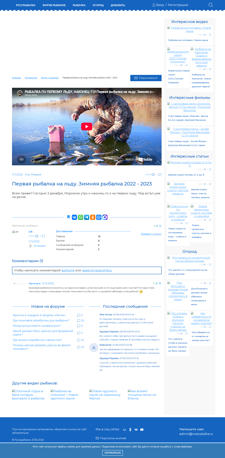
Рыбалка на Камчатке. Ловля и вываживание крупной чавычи (201, 80)
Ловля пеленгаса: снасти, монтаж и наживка (201, 231)
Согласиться (113, 453)
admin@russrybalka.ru (196, 434)
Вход (160, 5)
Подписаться (148, 78)
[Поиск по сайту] (211, 5)
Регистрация (178, 5)
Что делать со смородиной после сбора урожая (187, 272)
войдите (67, 270)
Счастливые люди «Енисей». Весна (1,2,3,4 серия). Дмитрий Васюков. (188, 118)
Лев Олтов (105, 314)
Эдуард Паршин (109, 331)
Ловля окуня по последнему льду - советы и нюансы (177, 234)
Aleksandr (105, 345)
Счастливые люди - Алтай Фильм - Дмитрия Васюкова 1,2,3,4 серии (188, 143)
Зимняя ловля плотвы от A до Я (186, 174)
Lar (31, 231)
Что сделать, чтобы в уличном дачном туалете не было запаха (177, 345)
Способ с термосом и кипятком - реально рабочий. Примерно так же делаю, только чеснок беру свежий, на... (129, 366)
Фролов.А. (35, 283)
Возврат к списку (151, 233)
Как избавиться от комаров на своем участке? (201, 336)
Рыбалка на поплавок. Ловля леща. (188, 40)
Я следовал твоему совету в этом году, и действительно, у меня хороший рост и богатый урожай (126, 322)
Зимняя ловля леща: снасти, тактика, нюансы (200, 193)
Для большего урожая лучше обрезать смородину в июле (199, 296)
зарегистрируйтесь (97, 270)
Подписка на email (113, 438)
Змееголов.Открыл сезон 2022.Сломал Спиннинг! (178, 76)
